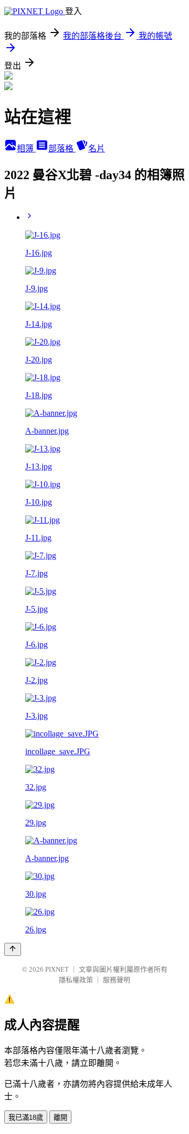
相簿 (26, 148)
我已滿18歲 (25, 1117)
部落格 (62, 148)
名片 (96, 148)
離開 (60, 1117)
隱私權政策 (76, 980)
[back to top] (12, 949)
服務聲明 (116, 980)
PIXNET (57, 969)
